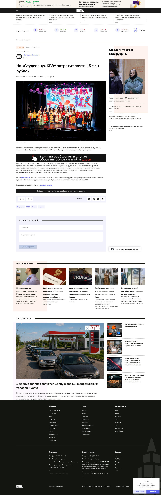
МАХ (116, 471)
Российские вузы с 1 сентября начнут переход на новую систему (132, 291)
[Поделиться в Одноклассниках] (94, 199)
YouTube (117, 459)
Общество (27, 40)
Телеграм (118, 462)
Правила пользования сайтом (58, 471)
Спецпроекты (119, 431)
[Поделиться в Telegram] (98, 199)
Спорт (84, 406)
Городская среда (54, 410)
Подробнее (140, 492)
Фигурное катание (87, 425)
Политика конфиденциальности (59, 474)
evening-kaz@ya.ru (59, 459)
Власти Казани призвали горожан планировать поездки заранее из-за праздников (62, 17)
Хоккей (84, 413)
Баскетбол (85, 419)
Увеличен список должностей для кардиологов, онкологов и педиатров (95, 16)
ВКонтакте (118, 456)
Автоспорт (85, 422)
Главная (19, 40)
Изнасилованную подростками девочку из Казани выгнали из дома (26, 291)
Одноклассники (119, 468)
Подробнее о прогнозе (22, 31)
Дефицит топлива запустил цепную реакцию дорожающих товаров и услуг (57, 386)
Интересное (86, 434)
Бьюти (117, 413)
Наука (51, 431)
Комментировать (28, 247)
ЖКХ (50, 416)
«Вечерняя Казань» (31, 55)
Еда (116, 425)
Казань (34, 207)
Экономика (52, 422)
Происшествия (54, 425)
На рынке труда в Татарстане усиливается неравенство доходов (134, 343)
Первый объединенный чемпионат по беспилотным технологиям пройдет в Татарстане (128, 17)
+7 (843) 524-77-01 (93, 456)
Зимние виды (86, 428)
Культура (52, 428)
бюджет (41, 207)
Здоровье (118, 416)
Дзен (116, 465)
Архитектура (119, 428)
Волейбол (85, 416)
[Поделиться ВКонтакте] (89, 199)
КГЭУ (28, 207)
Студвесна (20, 207)
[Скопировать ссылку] (103, 199)
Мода (116, 410)
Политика (52, 419)
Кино (116, 419)
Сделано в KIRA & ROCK (122, 486)
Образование (53, 434)
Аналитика (24, 318)
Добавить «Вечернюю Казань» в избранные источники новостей (61, 191)
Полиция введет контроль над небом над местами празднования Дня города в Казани (30, 17)
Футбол (84, 410)
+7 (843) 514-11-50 (60, 456)
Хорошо (153, 492)
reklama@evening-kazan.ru (94, 459)
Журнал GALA (120, 406)
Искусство (118, 422)
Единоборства (86, 431)
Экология (52, 437)
